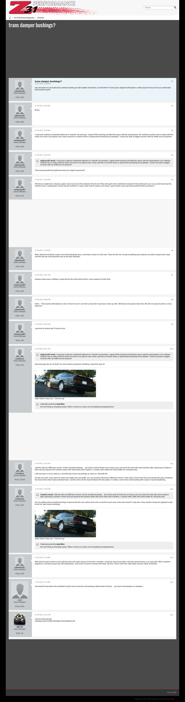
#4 (172, 155)
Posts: (18, 97)
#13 (171, 558)
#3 (172, 130)
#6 (172, 250)
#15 (171, 615)
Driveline (40, 18)
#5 (172, 180)
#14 (171, 582)
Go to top (171, 692)
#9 (172, 324)
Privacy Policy (170, 699)
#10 (171, 349)
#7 (172, 275)
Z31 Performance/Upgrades (24, 18)
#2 (172, 106)
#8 (172, 300)
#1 (172, 81)
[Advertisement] (92, 52)
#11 (171, 464)
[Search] (175, 8)
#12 (171, 489)
